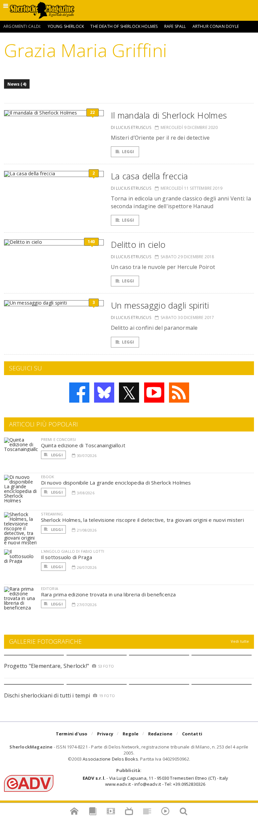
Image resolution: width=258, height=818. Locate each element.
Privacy (105, 734)
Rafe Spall (175, 26)
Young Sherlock (66, 26)
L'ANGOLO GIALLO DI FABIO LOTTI (72, 551)
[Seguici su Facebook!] (79, 392)
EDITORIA (49, 588)
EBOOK (47, 477)
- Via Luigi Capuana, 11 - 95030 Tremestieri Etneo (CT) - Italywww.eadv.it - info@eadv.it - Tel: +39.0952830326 (155, 781)
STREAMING (52, 514)
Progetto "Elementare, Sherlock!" (46, 666)
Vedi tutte (240, 641)
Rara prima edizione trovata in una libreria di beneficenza (108, 594)
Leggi (128, 151)
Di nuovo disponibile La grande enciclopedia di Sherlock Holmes (116, 482)
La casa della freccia (149, 176)
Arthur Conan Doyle (215, 26)
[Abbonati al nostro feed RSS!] (179, 392)
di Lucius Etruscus (131, 127)
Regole (130, 734)
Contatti (192, 734)
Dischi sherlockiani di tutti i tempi (47, 695)
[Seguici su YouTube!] (154, 392)
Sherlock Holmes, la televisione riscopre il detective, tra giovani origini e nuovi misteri (142, 519)
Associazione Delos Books (110, 759)
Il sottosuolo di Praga (66, 557)
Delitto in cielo (138, 244)
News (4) (17, 84)
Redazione (160, 734)
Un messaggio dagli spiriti (160, 305)
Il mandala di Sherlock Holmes (169, 115)
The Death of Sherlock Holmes (124, 26)
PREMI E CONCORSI (58, 439)
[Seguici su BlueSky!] (104, 392)
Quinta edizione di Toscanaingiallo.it (83, 445)
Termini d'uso (72, 734)
